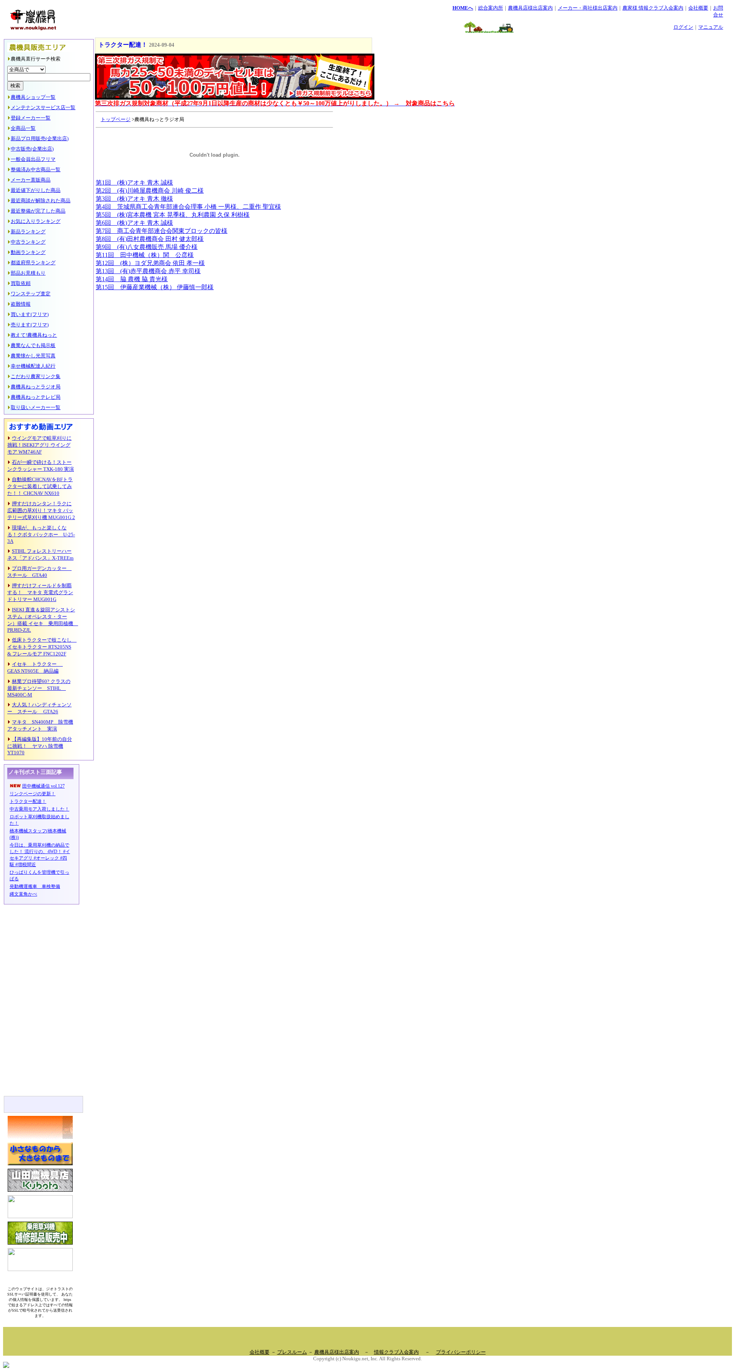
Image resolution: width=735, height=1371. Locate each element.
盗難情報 (21, 304)
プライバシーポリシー (461, 1352)
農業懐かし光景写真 (33, 356)
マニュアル (710, 27)
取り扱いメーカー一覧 (35, 407)
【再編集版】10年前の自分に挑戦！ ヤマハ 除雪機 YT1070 (39, 745)
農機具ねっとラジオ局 (35, 387)
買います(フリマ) (30, 314)
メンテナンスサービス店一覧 (43, 107)
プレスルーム (292, 1352)
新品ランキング (28, 231)
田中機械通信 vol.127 (43, 786)
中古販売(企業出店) (32, 149)
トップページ (116, 119)
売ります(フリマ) (30, 325)
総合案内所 (490, 8)
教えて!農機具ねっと (34, 335)
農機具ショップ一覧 (33, 97)
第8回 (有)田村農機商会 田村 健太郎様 (150, 239)
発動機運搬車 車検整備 (35, 886)
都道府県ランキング (33, 262)
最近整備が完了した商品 (38, 211)
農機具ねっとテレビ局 (35, 397)
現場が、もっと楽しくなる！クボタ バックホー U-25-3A (41, 534)
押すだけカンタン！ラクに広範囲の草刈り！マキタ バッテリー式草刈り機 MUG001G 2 (41, 510)
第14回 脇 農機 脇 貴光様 (132, 279)
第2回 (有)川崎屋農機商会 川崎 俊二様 (150, 190)
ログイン (683, 27)
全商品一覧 (23, 128)
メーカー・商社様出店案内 (587, 8)
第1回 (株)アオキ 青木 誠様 (134, 182)
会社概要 (698, 8)
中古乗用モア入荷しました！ (39, 809)
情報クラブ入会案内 (396, 1352)
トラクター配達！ (28, 801)
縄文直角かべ (23, 894)
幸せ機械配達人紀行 (33, 366)
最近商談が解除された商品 (40, 200)
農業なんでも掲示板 (33, 345)
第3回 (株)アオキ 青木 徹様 (134, 198)
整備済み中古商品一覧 (35, 169)
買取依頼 (21, 283)
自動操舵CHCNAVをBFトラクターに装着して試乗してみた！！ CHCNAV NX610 (40, 486)
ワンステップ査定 (31, 293)
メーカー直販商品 (31, 180)
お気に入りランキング (35, 221)
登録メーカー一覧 (31, 118)
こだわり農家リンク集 (35, 376)
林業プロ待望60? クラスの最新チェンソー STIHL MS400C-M (38, 688)
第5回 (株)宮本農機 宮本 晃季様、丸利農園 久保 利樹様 (173, 214)
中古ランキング (28, 242)
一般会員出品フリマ (33, 159)
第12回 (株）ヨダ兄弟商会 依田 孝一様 (150, 263)
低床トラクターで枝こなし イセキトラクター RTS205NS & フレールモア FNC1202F (42, 647)
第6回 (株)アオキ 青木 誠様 (134, 222)
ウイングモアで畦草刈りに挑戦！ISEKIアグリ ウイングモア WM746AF (39, 445)
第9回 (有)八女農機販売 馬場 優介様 (147, 247)
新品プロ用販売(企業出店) (40, 138)
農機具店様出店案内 (530, 8)
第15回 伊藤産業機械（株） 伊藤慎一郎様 (155, 287)
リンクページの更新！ (33, 793)
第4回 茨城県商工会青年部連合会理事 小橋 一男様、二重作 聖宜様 (188, 206)
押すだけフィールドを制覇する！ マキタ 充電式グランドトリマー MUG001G (40, 592)
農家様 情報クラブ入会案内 (652, 8)
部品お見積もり (28, 273)
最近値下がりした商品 (35, 190)
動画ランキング (28, 252)
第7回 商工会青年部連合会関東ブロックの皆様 (161, 231)
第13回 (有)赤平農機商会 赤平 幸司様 (148, 271)
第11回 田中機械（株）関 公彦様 (145, 255)
